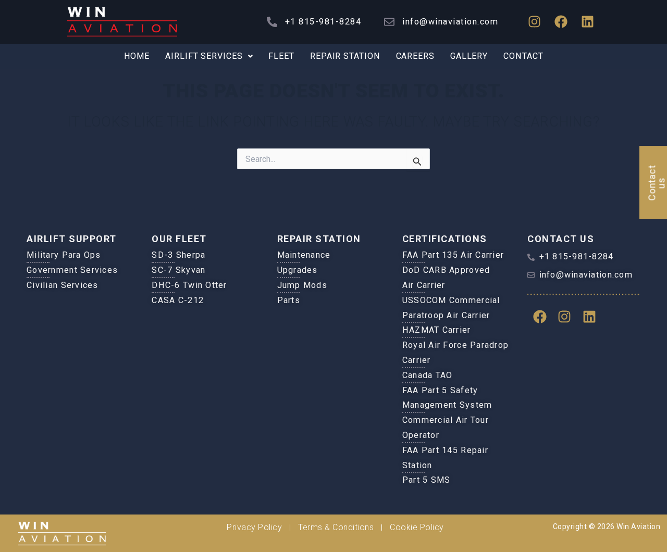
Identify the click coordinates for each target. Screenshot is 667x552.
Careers (415, 56)
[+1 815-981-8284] (272, 22)
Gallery (469, 56)
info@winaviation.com (450, 22)
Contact (523, 56)
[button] (209, 56)
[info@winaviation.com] (389, 22)
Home (137, 56)
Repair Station (345, 56)
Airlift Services (203, 56)
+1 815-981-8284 (323, 22)
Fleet (281, 56)
